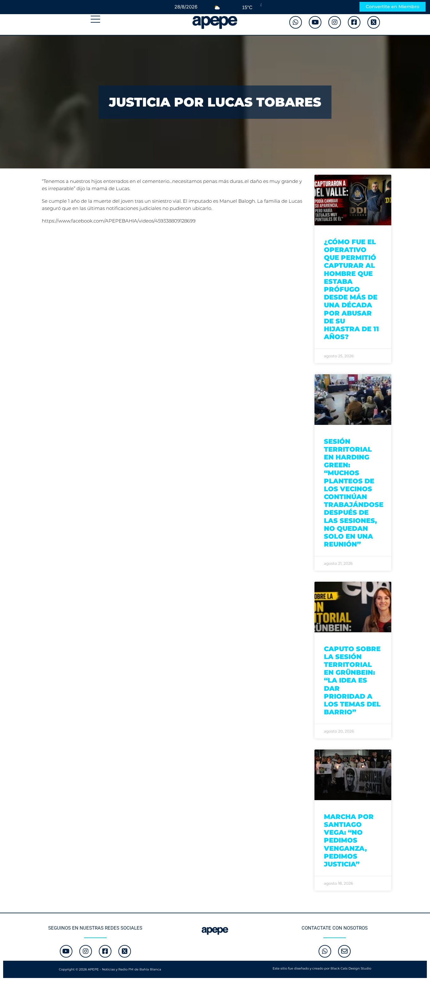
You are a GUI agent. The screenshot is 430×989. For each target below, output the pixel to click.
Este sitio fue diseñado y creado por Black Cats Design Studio (322, 968)
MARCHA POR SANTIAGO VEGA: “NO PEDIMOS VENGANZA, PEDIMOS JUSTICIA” (349, 840)
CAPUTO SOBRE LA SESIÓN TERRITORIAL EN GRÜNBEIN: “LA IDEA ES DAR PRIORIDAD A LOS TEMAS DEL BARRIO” (352, 680)
